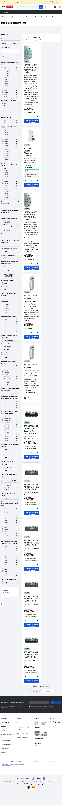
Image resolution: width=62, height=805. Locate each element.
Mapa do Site (34, 782)
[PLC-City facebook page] (53, 721)
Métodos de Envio (5, 722)
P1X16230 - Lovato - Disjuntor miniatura (29, 152)
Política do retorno (5, 748)
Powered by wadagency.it (6, 765)
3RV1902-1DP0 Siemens (31, 296)
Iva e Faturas (4, 730)
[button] (33, 40)
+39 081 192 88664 (23, 733)
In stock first (36, 37)
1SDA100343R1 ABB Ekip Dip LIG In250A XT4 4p (31, 486)
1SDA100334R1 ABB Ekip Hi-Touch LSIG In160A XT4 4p (31, 429)
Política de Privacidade (9, 782)
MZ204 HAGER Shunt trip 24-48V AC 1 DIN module (30, 216)
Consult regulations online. (46, 708)
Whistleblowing (27, 784)
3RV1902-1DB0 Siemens (31, 365)
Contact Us (3, 752)
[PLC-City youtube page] (59, 721)
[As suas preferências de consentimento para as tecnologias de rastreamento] (1, 603)
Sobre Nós (3, 726)
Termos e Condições (23, 782)
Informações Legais (39, 784)
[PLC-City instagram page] (50, 721)
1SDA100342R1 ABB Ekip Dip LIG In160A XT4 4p (31, 542)
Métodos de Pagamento (6, 744)
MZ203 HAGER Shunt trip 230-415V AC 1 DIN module (30, 68)
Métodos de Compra (5, 740)
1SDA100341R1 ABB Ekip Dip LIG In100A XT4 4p (31, 598)
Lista (5, 590)
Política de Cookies (45, 782)
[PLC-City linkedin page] (56, 721)
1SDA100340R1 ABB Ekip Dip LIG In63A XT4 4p (31, 654)
